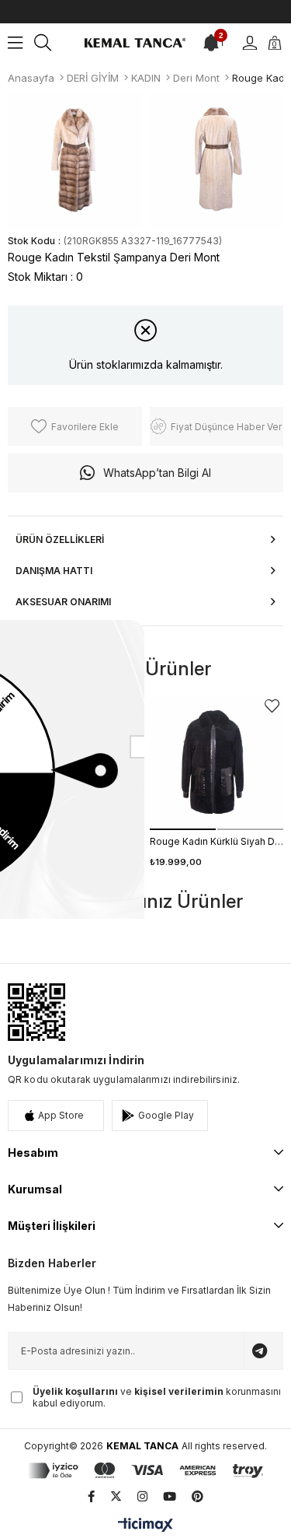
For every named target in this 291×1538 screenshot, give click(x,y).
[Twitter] (116, 1496)
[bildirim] (211, 42)
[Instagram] (142, 1496)
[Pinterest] (197, 1496)
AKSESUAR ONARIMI (63, 602)
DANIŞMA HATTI (54, 570)
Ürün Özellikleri (60, 539)
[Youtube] (169, 1496)
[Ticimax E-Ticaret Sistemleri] (145, 1526)
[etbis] (36, 1012)
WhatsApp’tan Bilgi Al (157, 472)
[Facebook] (91, 1496)
